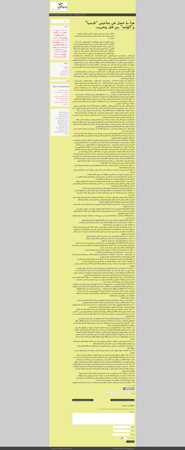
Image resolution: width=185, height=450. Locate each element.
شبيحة (56, 54)
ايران (66, 44)
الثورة (126, 393)
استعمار (57, 30)
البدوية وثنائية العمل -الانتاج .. (61, 96)
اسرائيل (54, 30)
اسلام (65, 32)
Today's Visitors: (62, 116)
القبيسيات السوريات (63, 90)
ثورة (65, 47)
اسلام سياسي (60, 32)
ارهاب (60, 30)
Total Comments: (60, 128)
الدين (59, 38)
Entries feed (65, 71)
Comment (131, 412)
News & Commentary (55, 14)
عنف (59, 56)
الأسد (130, 393)
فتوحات (57, 56)
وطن (55, 57)
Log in (66, 69)
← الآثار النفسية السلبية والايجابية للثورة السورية (82, 400)
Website (132, 434)
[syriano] (59, 5)
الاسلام (65, 35)
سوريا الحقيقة (108, 393)
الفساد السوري (58, 39)
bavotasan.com (130, 448)
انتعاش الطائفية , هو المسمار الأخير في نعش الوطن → (122, 400)
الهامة (113, 393)
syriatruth (117, 29)
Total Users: (62, 129)
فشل (64, 57)
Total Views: (61, 120)
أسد (66, 30)
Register (66, 67)
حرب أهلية (56, 47)
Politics (64, 14)
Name (132, 427)
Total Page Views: (62, 124)
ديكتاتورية (64, 51)
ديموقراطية (57, 51)
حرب (62, 47)
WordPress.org (64, 75)
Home (83, 14)
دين (54, 51)
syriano (61, 448)
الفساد (62, 39)
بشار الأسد (59, 44)
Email (132, 430)
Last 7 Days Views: (60, 118)
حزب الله (61, 49)
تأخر (53, 44)
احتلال (62, 30)
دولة (54, 49)
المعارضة (55, 42)
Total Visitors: (60, 122)
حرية (66, 49)
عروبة (62, 56)
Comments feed (64, 73)
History (70, 14)
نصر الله (58, 57)
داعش (57, 49)
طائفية (65, 56)
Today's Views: (63, 114)
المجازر (117, 393)
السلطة (122, 393)
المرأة (60, 42)
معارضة (61, 57)
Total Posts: (62, 126)
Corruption (77, 14)
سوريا (63, 53)
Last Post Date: (58, 131)
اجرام (64, 30)
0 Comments (131, 29)
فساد (54, 56)
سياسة (59, 54)
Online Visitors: (63, 112)
